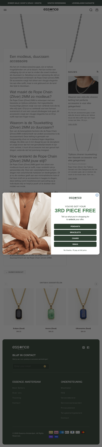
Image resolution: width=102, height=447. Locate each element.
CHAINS (75, 238)
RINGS (75, 244)
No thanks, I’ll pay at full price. (75, 250)
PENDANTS (75, 226)
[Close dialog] (97, 195)
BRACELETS (75, 232)
